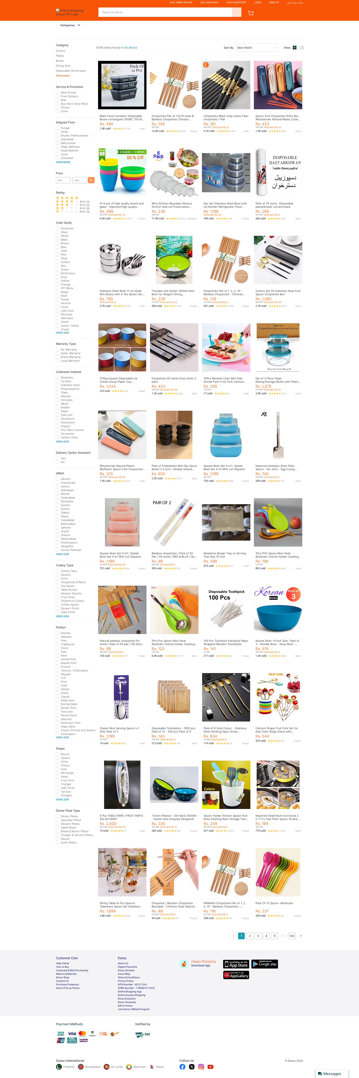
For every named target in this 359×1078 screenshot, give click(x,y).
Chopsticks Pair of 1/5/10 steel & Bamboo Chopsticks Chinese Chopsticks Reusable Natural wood (174, 119)
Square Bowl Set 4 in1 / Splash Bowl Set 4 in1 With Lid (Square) (224, 467)
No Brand (130, 47)
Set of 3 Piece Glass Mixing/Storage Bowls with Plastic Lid (277, 382)
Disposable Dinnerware (71, 70)
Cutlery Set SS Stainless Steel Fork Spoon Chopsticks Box (278, 292)
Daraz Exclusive (126, 998)
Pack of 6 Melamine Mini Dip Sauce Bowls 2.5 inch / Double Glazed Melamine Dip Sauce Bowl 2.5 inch (174, 469)
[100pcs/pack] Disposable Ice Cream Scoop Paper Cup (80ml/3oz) (119, 382)
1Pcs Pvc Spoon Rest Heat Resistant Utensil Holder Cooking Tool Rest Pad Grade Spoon (173, 644)
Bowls (60, 60)
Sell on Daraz (125, 1005)
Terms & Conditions (129, 977)
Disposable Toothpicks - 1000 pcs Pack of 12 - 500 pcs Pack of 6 (173, 729)
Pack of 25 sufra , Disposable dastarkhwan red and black (274, 205)
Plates (60, 55)
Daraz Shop (62, 977)
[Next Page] (301, 936)
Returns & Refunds (66, 973)
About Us (123, 963)
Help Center (62, 963)
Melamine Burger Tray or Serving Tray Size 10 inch (225, 555)
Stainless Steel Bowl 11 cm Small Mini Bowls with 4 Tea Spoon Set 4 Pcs (122, 294)
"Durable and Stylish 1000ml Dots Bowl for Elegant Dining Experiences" (173, 294)
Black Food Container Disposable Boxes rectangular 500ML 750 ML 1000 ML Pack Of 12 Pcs (121, 119)
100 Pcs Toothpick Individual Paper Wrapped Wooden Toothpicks (226, 642)
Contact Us (62, 981)
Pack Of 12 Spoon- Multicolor (274, 903)
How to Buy (62, 966)
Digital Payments (127, 966)
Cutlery (60, 50)
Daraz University (127, 1002)
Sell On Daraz (209, 2)
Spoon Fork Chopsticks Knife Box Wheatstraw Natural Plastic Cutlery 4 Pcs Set (278, 119)
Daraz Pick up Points (68, 988)
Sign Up (274, 2)
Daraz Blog (124, 973)
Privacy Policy (126, 981)
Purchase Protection (67, 984)
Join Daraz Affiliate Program (134, 1009)
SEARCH (236, 12)
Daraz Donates (126, 970)
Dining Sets (63, 65)
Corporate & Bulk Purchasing (72, 970)
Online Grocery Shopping (131, 995)
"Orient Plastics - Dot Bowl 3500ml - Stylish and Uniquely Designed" (174, 817)
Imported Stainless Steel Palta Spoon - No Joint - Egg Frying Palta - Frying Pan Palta (275, 469)
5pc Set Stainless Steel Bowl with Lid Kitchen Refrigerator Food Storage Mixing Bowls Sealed (225, 207)
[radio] (57, 197)
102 (291, 936)
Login (257, 2)
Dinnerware (63, 75)
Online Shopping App (129, 991)
